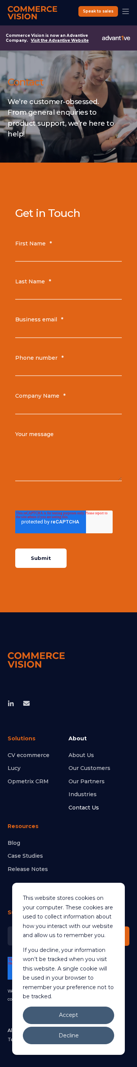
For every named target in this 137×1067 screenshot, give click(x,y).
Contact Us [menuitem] (83, 807)
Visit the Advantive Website (60, 40)
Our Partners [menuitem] (86, 781)
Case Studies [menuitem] (25, 855)
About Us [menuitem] (81, 755)
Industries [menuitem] (82, 794)
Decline (69, 1035)
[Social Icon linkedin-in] (13, 703)
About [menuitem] (77, 739)
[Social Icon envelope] (24, 703)
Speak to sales (98, 11)
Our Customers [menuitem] (89, 768)
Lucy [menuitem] (14, 768)
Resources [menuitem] (23, 827)
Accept (68, 1015)
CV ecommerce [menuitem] (28, 755)
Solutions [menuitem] (21, 739)
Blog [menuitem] (14, 842)
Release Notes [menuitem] (28, 869)
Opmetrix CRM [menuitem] (28, 781)
